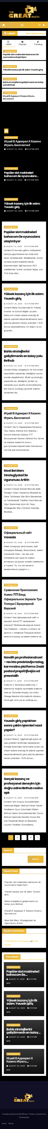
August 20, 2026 (14, 542)
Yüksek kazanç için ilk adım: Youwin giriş (23, 69)
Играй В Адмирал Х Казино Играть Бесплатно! (19, 97)
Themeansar (24, 1117)
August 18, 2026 (14, 613)
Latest (8, 44)
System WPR (33, 149)
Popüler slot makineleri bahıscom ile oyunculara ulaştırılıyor (21, 56)
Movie (11, 1123)
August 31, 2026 (15, 180)
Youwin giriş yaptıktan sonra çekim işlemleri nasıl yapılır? (23, 725)
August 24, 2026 (14, 366)
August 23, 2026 (15, 149)
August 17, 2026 (14, 681)
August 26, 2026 (15, 211)
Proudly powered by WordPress (15, 1114)
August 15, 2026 (14, 735)
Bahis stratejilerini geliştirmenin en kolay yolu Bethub (23, 83)
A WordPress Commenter (16, 941)
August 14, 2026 (14, 798)
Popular (22, 44)
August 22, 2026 (14, 485)
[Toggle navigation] (22, 25)
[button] (40, 25)
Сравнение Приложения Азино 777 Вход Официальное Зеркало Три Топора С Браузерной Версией (23, 599)
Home (4, 1123)
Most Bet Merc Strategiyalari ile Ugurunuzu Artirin (16, 475)
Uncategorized (10, 51)
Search (8, 850)
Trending (38, 44)
